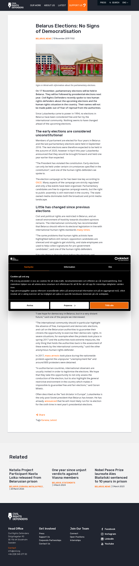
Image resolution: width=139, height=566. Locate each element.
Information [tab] (69, 267)
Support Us (44, 537)
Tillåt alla (109, 305)
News (48, 39)
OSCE (39, 182)
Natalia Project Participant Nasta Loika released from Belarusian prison (25, 475)
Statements (68, 483)
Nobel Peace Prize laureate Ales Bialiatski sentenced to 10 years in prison (111, 475)
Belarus (40, 39)
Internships (75, 540)
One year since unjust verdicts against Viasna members (69, 474)
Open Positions (77, 537)
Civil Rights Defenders (15, 5)
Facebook (110, 529)
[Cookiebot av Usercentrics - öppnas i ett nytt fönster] (117, 259)
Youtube (109, 543)
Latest (53, 420)
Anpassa (68, 305)
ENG (124, 2)
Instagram (110, 534)
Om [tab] (110, 267)
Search (115, 2)
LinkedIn (109, 539)
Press (103, 2)
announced (51, 401)
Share (42, 414)
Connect (74, 533)
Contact (12, 548)
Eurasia (45, 420)
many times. (83, 229)
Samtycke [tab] (29, 267)
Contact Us (44, 543)
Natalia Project (38, 486)
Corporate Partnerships (50, 540)
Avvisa (30, 305)
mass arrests (52, 355)
